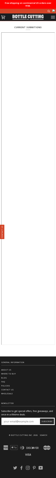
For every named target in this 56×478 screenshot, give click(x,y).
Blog (4, 378)
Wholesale (7, 393)
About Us (6, 370)
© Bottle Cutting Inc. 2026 (23, 435)
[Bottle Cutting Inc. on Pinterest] (34, 469)
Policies (5, 386)
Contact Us (7, 389)
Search (43, 435)
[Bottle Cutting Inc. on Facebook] (21, 469)
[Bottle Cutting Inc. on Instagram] (28, 469)
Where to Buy (8, 374)
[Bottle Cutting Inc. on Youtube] (41, 469)
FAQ (3, 381)
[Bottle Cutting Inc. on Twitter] (15, 469)
